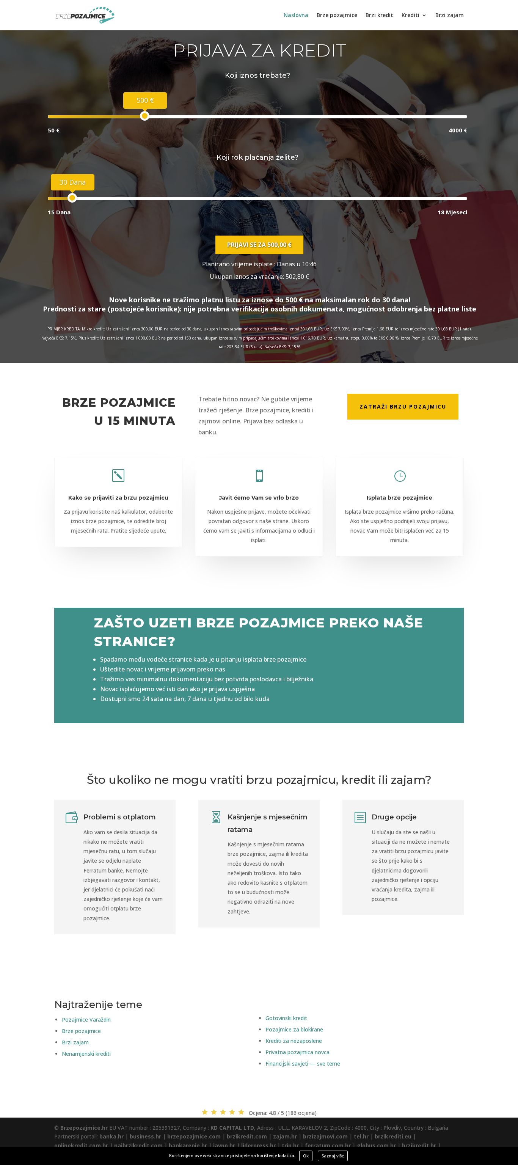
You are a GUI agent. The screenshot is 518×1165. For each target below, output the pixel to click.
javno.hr (224, 1145)
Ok (306, 1156)
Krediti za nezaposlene (293, 1040)
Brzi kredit (379, 16)
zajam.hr (285, 1136)
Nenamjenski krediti (86, 1053)
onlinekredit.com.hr (81, 1145)
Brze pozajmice (337, 16)
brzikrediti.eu (393, 1136)
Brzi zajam (449, 16)
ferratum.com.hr (328, 1145)
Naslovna (296, 16)
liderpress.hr (258, 1145)
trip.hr (290, 1145)
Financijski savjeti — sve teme (302, 1063)
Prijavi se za (259, 245)
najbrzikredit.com (138, 1145)
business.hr (145, 1136)
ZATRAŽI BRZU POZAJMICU (402, 406)
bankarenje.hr (188, 1145)
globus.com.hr (376, 1145)
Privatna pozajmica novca (297, 1052)
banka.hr (111, 1136)
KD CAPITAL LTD (232, 1127)
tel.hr (361, 1136)
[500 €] (144, 116)
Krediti (410, 16)
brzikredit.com (247, 1136)
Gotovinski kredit (286, 1018)
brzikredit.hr (419, 1145)
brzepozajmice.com (194, 1136)
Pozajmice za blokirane (294, 1029)
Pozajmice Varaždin (86, 1019)
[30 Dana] (72, 198)
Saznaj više (333, 1156)
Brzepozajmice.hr (84, 1127)
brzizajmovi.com (325, 1136)
